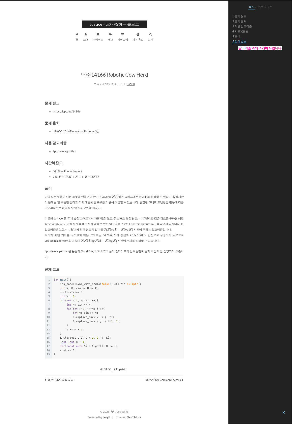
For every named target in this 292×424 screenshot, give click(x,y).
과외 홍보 (137, 39)
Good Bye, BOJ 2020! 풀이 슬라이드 (103, 251)
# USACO (105, 369)
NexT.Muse (134, 417)
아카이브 (98, 39)
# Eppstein (120, 369)
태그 (110, 39)
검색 (150, 39)
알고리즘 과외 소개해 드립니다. (260, 48)
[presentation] (67, 171)
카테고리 (123, 39)
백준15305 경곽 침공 (60, 379)
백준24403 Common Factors (163, 379)
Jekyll (106, 417)
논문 (74, 251)
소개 (85, 39)
